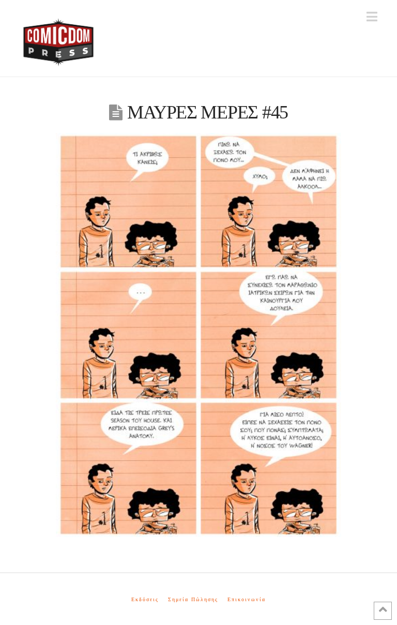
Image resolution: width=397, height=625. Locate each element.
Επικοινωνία (246, 599)
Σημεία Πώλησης (193, 599)
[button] (372, 16)
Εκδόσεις (145, 599)
